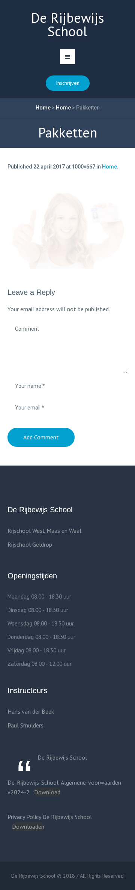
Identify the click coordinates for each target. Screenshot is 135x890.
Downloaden (28, 826)
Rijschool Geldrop (30, 544)
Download (47, 792)
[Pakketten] (68, 229)
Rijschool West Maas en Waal (44, 530)
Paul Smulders (26, 725)
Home (43, 108)
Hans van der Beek (31, 711)
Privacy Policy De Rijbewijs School (50, 817)
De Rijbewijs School (62, 757)
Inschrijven (68, 83)
